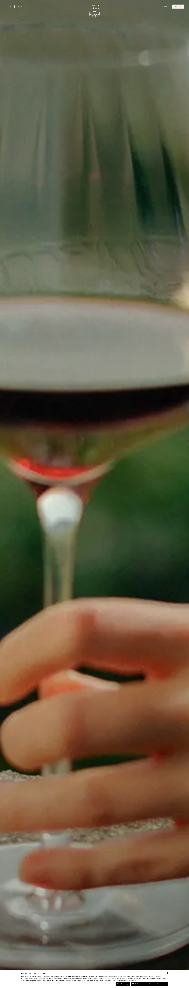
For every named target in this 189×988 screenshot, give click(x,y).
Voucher (165, 6)
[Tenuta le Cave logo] (94, 11)
